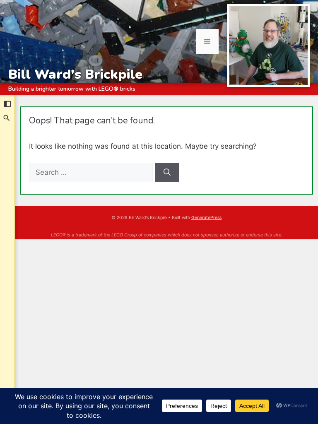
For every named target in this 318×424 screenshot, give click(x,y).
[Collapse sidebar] (7, 104)
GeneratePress (206, 217)
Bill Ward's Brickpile (75, 74)
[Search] (7, 118)
